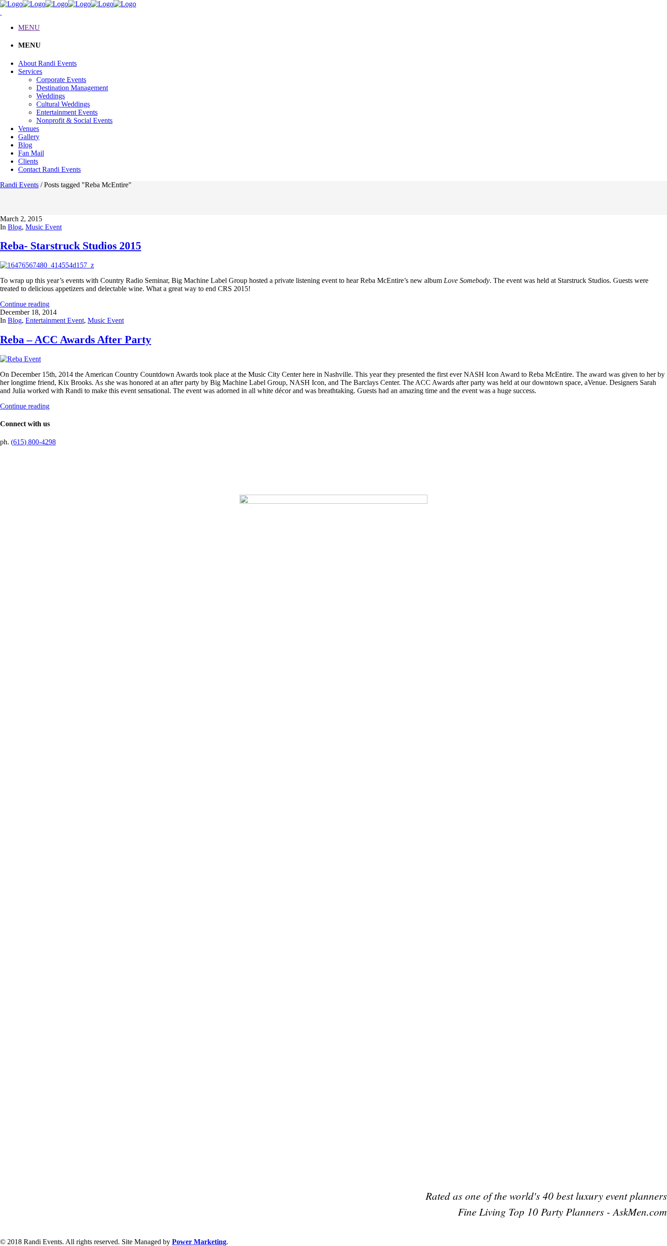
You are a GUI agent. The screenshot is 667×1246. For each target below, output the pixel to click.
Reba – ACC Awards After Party (75, 340)
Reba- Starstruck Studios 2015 (70, 246)
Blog (15, 227)
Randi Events (19, 185)
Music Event (43, 227)
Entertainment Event (54, 320)
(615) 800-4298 (33, 442)
